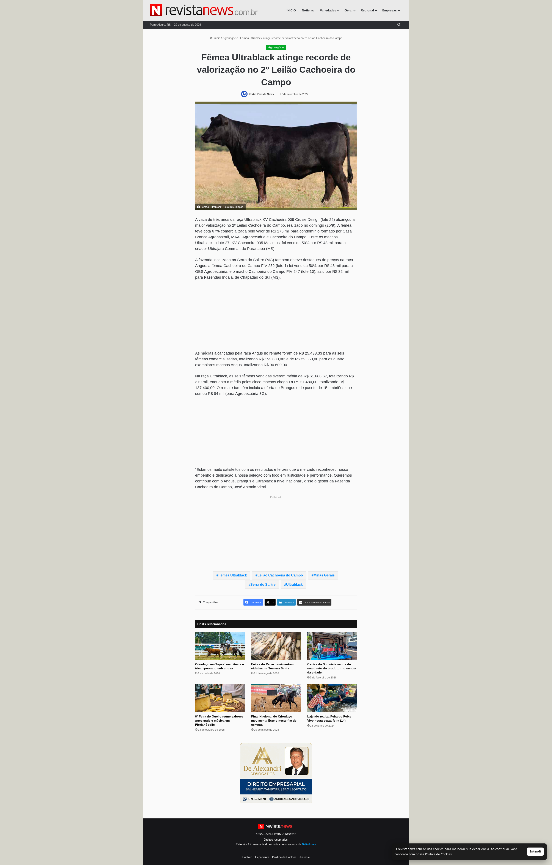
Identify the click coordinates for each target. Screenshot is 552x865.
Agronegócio (230, 38)
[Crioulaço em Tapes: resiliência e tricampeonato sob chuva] (220, 646)
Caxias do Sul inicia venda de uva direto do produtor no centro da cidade (331, 668)
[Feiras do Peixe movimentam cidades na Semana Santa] (276, 646)
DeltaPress (309, 844)
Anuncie (305, 857)
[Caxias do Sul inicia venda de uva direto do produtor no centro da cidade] (332, 646)
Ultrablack (294, 584)
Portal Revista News (261, 94)
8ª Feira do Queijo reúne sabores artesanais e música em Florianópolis (219, 720)
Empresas (389, 10)
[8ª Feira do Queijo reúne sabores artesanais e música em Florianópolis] (220, 698)
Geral (348, 10)
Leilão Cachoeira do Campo (280, 575)
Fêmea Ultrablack (232, 575)
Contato (247, 857)
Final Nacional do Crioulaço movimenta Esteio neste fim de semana (273, 720)
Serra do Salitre (263, 584)
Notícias (308, 10)
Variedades (328, 10)
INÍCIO (291, 10)
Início (216, 38)
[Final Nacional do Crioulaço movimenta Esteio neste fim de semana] (276, 698)
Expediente (262, 857)
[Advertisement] (276, 316)
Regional (367, 10)
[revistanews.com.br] (204, 10)
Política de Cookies (284, 857)
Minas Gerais (324, 575)
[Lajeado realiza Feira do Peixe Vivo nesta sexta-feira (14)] (332, 698)
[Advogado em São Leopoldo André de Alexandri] (276, 773)
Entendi (535, 851)
